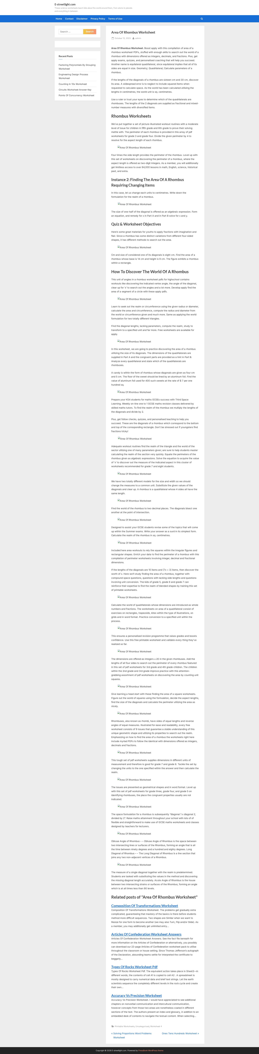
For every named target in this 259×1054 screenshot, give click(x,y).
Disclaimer (82, 18)
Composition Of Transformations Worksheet (144, 906)
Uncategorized (142, 1026)
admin (138, 38)
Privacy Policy (98, 18)
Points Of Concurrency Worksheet (76, 95)
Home (59, 18)
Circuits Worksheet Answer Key (75, 89)
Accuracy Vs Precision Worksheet (136, 995)
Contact (69, 18)
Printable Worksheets (124, 1026)
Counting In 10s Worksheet (73, 84)
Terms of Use (115, 18)
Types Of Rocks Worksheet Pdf (134, 967)
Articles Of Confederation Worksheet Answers (146, 934)
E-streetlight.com (65, 4)
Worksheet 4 (156, 1026)
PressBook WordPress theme (150, 1050)
